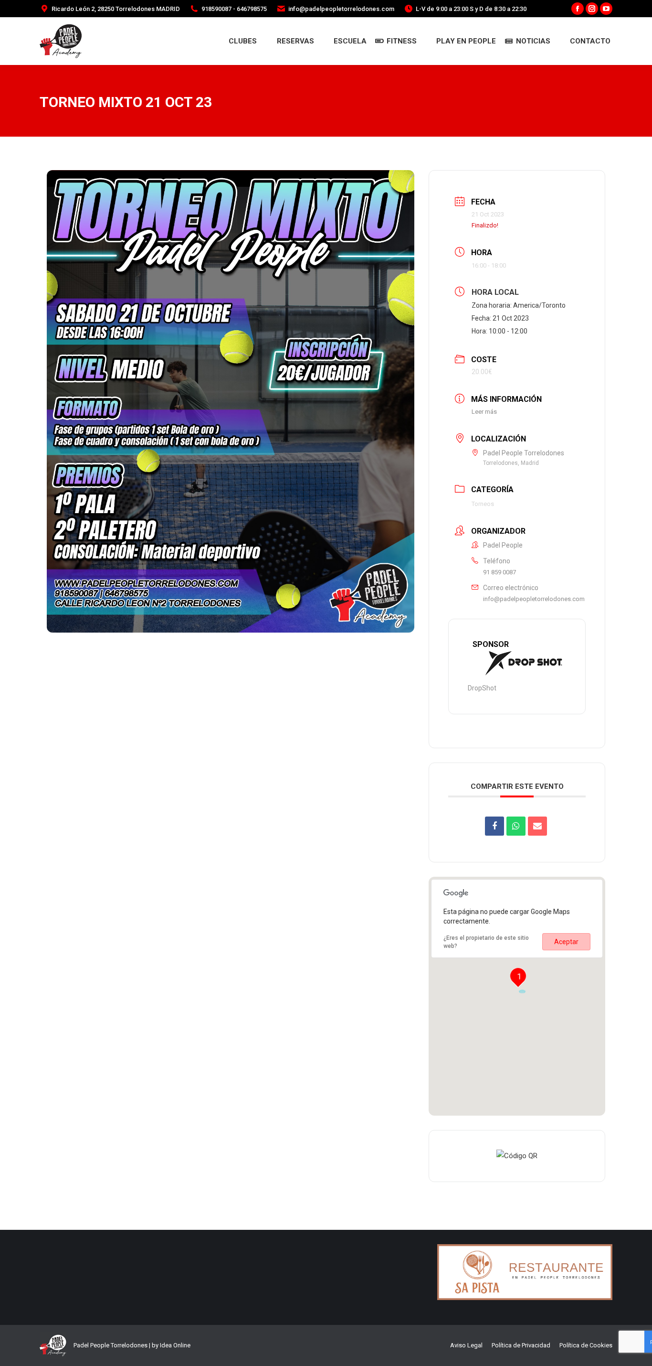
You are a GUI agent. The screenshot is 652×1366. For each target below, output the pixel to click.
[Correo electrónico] (537, 826)
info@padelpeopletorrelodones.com (534, 598)
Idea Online (175, 1345)
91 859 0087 (499, 572)
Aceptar (566, 942)
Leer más (484, 411)
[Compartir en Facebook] (494, 826)
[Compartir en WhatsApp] (516, 826)
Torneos (483, 503)
